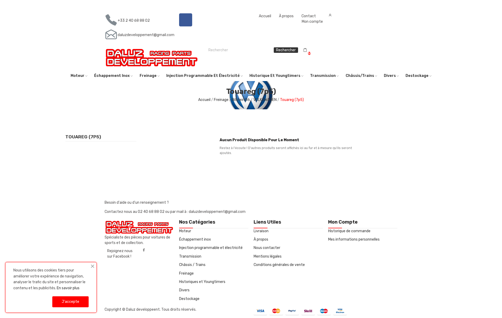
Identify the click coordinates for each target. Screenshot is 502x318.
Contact (308, 16)
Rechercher (286, 50)
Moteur (185, 231)
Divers (184, 290)
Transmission (190, 256)
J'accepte (70, 301)
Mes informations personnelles (354, 239)
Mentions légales (268, 256)
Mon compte (312, 21)
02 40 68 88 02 (151, 211)
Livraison (261, 231)
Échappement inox (195, 239)
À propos (286, 16)
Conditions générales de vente (279, 265)
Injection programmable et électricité (211, 248)
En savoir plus (68, 288)
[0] (305, 50)
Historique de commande (349, 231)
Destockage (189, 299)
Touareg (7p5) (83, 137)
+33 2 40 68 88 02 (134, 20)
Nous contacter (267, 248)
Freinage (186, 273)
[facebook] (144, 250)
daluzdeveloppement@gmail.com (146, 35)
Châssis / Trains (192, 265)
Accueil (265, 16)
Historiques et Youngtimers (202, 282)
